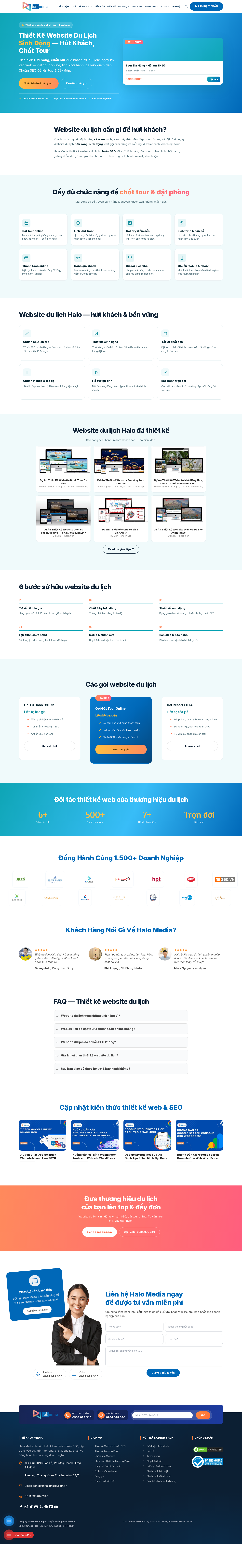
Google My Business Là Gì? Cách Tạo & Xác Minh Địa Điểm (146, 1156)
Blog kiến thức (154, 1461)
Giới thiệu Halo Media (158, 1446)
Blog (164, 6)
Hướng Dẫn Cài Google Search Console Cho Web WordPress (198, 1156)
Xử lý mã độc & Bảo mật (107, 1466)
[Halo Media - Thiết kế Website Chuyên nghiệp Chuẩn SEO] (35, 6)
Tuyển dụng (153, 1456)
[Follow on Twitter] (31, 1507)
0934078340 (40, 1496)
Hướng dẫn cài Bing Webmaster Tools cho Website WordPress (94, 1156)
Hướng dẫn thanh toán (159, 1466)
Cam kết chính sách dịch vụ (161, 1481)
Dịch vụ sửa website (106, 1471)
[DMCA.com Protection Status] (208, 1449)
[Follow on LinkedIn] (51, 1507)
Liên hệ (150, 1451)
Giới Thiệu (63, 6)
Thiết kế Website (81, 6)
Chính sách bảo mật (157, 1471)
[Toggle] (57, 1016)
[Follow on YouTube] (56, 1507)
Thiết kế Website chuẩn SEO (110, 1446)
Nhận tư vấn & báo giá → (39, 83)
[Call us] (41, 1507)
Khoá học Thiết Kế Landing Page (112, 1461)
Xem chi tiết (49, 746)
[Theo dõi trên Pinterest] (46, 1507)
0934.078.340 (81, 1417)
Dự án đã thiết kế (105, 6)
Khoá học (151, 6)
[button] (186, 6)
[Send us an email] (36, 1507)
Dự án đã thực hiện (105, 1481)
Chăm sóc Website (105, 1456)
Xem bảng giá (120, 749)
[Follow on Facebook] (21, 1507)
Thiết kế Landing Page (107, 1451)
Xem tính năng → (76, 83)
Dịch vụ (122, 6)
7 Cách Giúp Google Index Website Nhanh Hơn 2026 (38, 1156)
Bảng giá (137, 6)
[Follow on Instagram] (26, 1507)
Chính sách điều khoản (159, 1476)
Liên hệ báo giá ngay (99, 1231)
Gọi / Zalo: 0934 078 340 (139, 1231)
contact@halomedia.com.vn (50, 1485)
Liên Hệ (176, 6)
